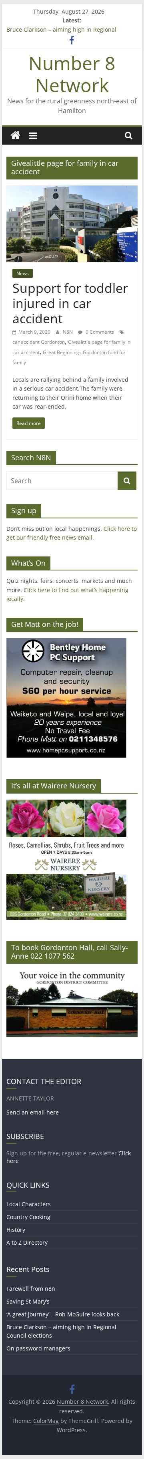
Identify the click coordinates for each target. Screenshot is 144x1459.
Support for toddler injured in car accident (70, 303)
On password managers (38, 1348)
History (15, 1229)
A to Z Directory (27, 1242)
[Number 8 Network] (15, 135)
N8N (68, 331)
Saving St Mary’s (28, 1301)
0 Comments (99, 331)
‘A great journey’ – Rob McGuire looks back (62, 1314)
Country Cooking (28, 1217)
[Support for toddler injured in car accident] (72, 190)
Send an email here (32, 1112)
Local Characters (28, 1204)
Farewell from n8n (30, 1288)
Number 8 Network (71, 73)
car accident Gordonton (38, 342)
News (22, 273)
